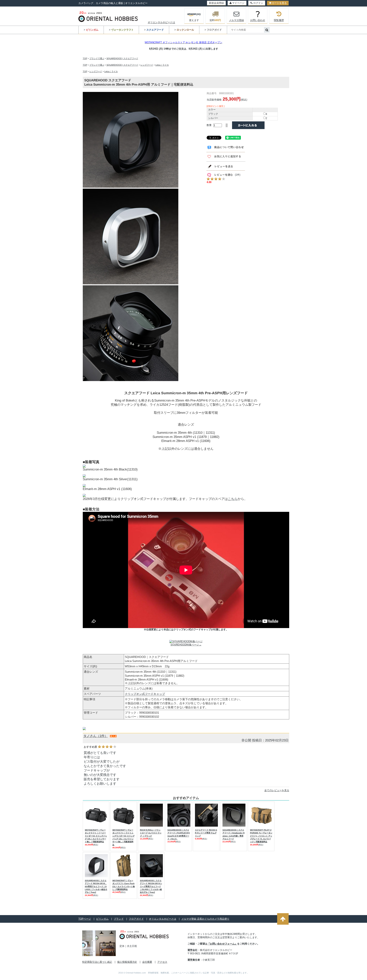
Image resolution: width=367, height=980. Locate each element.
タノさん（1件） (95, 736)
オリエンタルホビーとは (161, 22)
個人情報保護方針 (127, 961)
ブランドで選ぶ (96, 58)
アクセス (162, 961)
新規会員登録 (216, 3)
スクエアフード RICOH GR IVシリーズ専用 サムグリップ (206, 833)
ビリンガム (102, 918)
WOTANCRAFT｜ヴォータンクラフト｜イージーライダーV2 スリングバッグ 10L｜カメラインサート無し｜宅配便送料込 (96, 836)
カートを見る (279, 3)
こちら (233, 499)
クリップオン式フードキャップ (145, 693)
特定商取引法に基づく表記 (97, 961)
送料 (215, 20)
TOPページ (84, 918)
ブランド (119, 918)
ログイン (258, 3)
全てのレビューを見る (276, 790)
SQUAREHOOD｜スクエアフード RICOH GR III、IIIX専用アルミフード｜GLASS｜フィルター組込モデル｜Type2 (96, 886)
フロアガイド (136, 918)
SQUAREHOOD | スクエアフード (122, 58)
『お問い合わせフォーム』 (222, 943)
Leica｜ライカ (162, 65)
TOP (85, 58)
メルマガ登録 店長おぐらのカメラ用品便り (205, 918)
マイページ (238, 3)
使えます (194, 20)
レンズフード (146, 65)
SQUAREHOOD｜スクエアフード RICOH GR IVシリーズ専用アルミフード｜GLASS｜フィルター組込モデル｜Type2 (151, 886)
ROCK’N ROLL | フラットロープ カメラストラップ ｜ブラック (151, 833)
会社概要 (147, 961)
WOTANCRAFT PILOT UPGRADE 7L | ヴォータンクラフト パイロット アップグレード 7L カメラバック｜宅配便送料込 (261, 836)
